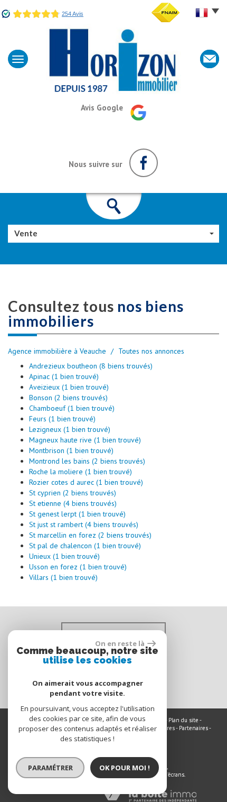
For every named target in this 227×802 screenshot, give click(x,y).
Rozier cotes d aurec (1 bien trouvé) (86, 482)
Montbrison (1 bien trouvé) (71, 450)
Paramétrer (50, 767)
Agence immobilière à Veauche (57, 351)
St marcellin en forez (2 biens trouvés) (90, 535)
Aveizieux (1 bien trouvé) (69, 387)
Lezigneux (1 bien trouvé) (69, 429)
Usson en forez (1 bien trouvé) (78, 566)
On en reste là (120, 643)
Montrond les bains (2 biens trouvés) (87, 461)
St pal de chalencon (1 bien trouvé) (85, 545)
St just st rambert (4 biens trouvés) (83, 524)
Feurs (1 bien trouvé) (62, 418)
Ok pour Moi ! (124, 767)
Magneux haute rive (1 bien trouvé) (85, 440)
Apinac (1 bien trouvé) (64, 376)
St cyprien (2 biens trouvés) (72, 492)
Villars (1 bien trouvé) (63, 577)
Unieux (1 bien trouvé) (64, 556)
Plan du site (183, 720)
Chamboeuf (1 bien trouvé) (72, 408)
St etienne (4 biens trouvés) (73, 503)
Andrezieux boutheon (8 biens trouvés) (91, 366)
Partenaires (193, 728)
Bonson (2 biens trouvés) (68, 397)
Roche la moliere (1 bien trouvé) (80, 471)
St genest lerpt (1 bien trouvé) (77, 514)
